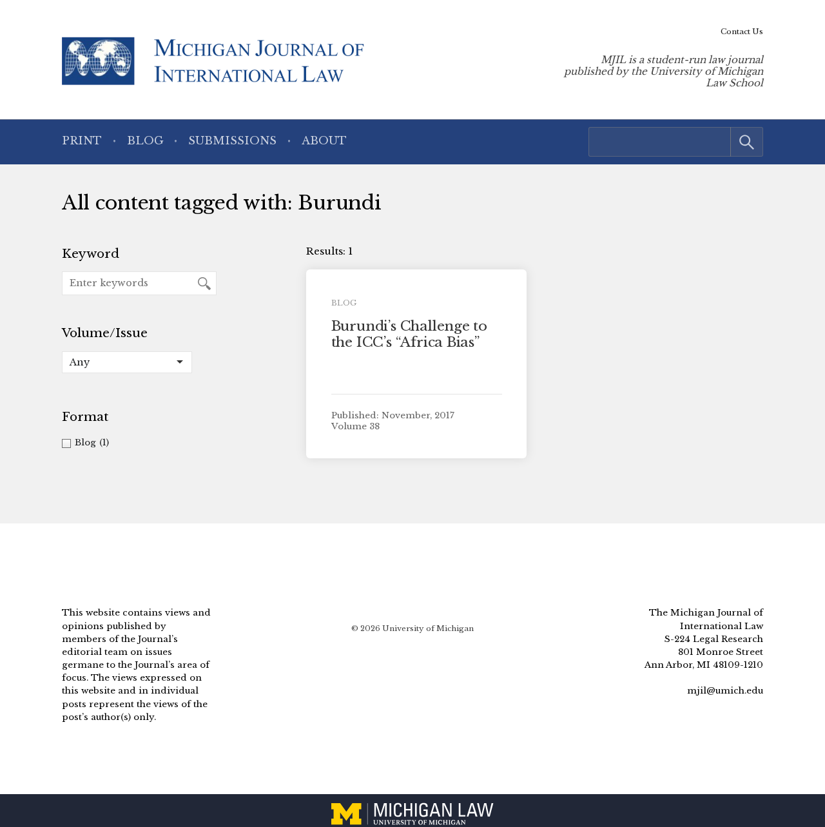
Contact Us (742, 31)
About (324, 141)
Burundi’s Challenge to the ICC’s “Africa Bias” (409, 334)
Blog (145, 141)
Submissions (232, 141)
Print (82, 141)
